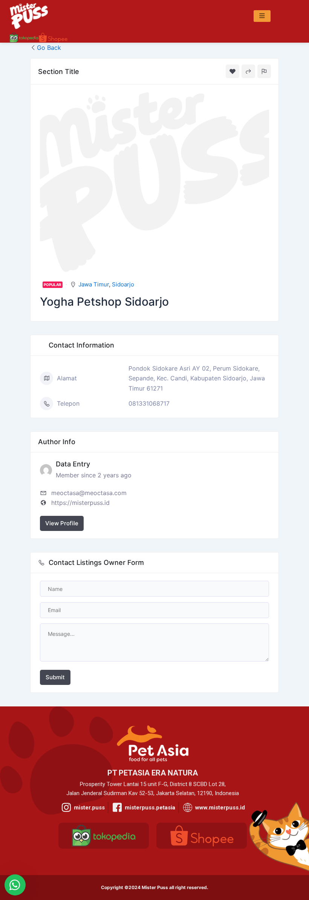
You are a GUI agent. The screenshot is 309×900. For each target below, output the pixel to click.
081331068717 (149, 403)
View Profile (61, 523)
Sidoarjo (123, 284)
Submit (55, 677)
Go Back (49, 47)
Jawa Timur (93, 284)
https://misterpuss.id (80, 502)
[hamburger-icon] (262, 16)
